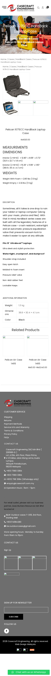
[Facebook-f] (6, 631)
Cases (11, 59)
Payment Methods (13, 423)
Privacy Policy (10, 434)
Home (4, 59)
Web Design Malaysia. (25, 644)
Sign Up (7, 550)
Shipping (8, 417)
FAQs (6, 437)
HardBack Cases (28, 38)
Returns (7, 420)
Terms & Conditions (13, 430)
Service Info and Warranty (16, 427)
